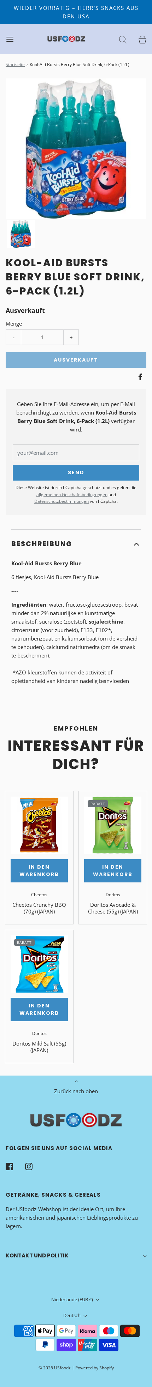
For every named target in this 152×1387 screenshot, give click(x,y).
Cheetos (39, 895)
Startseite (15, 64)
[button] (21, 234)
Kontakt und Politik (37, 1255)
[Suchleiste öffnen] (123, 39)
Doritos (113, 895)
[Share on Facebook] (139, 376)
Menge (14, 323)
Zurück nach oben (76, 1091)
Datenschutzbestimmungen (61, 501)
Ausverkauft (76, 359)
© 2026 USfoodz (55, 1368)
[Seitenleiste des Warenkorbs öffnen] (142, 39)
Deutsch (72, 1315)
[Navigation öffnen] (9, 39)
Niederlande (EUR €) (72, 1299)
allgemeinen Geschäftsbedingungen (71, 495)
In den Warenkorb (39, 870)
